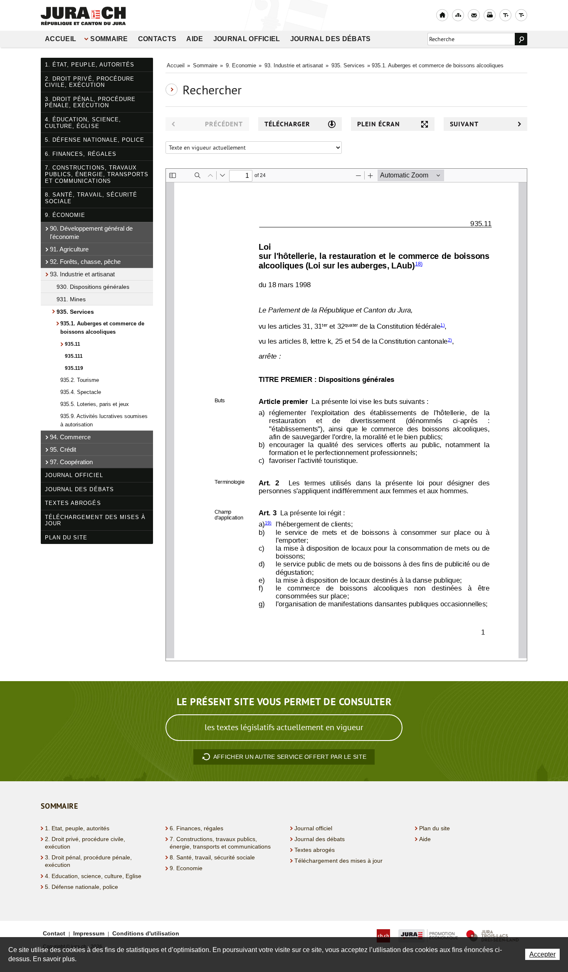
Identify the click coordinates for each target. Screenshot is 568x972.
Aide (194, 38)
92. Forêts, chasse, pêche (85, 261)
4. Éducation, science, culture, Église (83, 122)
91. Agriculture (69, 249)
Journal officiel (246, 38)
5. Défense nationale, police (94, 140)
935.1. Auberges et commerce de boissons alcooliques (102, 327)
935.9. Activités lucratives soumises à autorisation (104, 420)
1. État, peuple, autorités (89, 65)
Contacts (157, 38)
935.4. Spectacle (80, 392)
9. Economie (241, 65)
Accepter (542, 954)
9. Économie (65, 215)
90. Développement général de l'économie (91, 232)
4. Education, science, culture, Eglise (93, 876)
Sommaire (109, 38)
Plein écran (378, 124)
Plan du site (66, 537)
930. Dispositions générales (93, 286)
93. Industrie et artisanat (82, 274)
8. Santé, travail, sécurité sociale (91, 198)
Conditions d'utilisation (145, 933)
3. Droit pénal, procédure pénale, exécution (90, 102)
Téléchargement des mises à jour (95, 520)
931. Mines (71, 299)
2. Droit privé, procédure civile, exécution (89, 82)
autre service (289, 756)
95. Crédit (63, 449)
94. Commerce (70, 436)
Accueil (60, 38)
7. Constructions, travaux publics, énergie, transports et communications (96, 174)
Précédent (224, 124)
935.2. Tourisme (79, 380)
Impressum (88, 933)
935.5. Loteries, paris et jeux (94, 404)
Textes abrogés (73, 503)
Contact (54, 933)
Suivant (464, 124)
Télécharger (287, 124)
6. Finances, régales (80, 154)
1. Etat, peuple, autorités (77, 828)
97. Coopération (71, 461)
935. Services (75, 311)
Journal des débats (330, 38)
